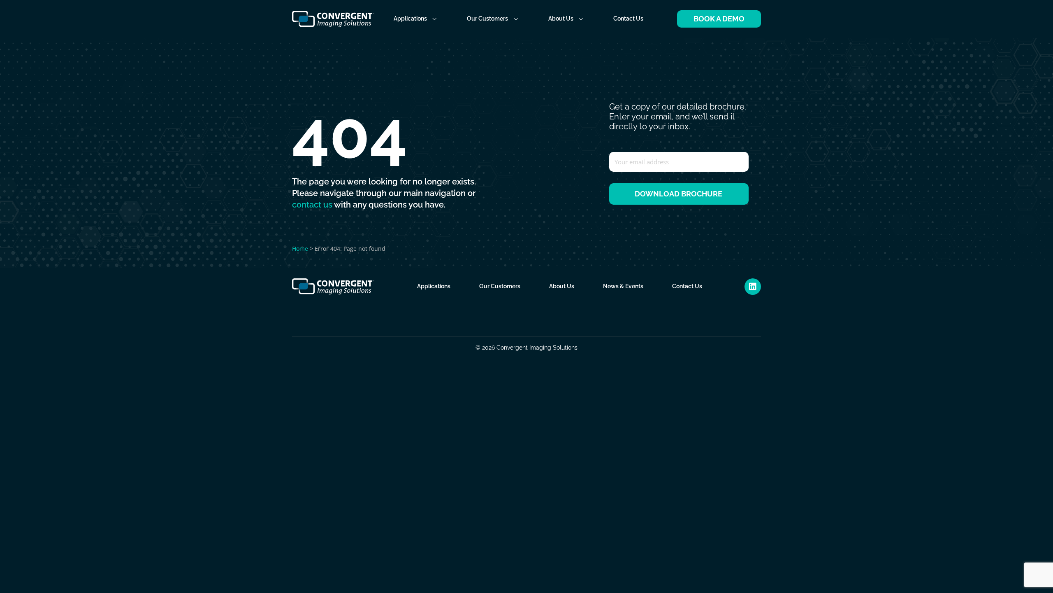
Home (300, 248)
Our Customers (487, 18)
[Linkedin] (753, 286)
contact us (312, 205)
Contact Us (628, 18)
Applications (410, 18)
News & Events (623, 286)
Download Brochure (678, 193)
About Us (560, 18)
